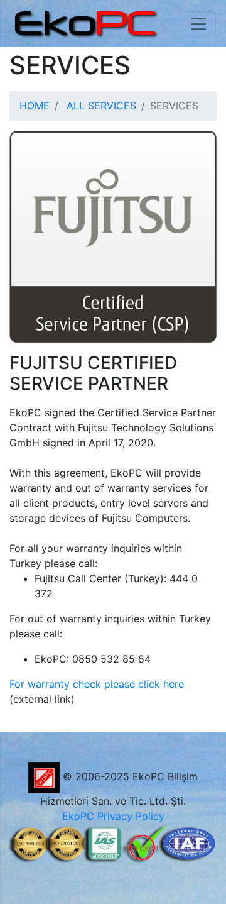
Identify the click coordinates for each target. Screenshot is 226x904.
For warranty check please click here (96, 684)
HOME (34, 105)
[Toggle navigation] (198, 23)
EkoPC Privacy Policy (113, 816)
